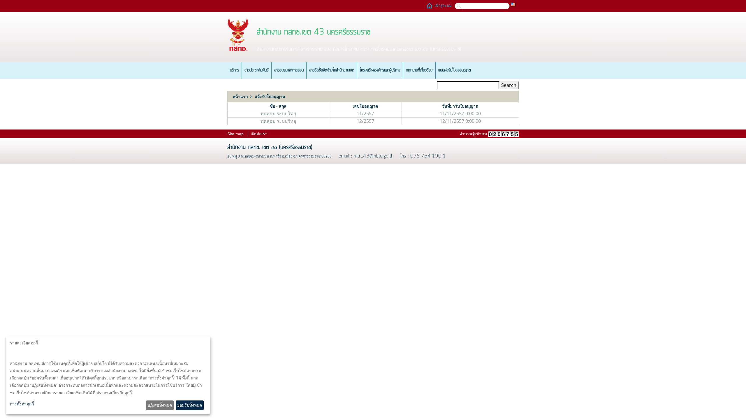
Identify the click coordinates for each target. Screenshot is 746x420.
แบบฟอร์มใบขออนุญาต (454, 70)
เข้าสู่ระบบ (442, 5)
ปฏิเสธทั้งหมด (159, 405)
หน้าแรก (240, 96)
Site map (235, 134)
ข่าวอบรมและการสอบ (289, 70)
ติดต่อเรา (259, 134)
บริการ (234, 70)
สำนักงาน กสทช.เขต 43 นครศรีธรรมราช (314, 32)
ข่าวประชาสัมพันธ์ (256, 70)
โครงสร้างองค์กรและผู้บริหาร (380, 70)
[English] (513, 4)
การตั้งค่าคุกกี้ (22, 404)
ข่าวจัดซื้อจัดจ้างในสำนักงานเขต (331, 70)
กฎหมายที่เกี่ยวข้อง (419, 70)
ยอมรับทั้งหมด (189, 405)
